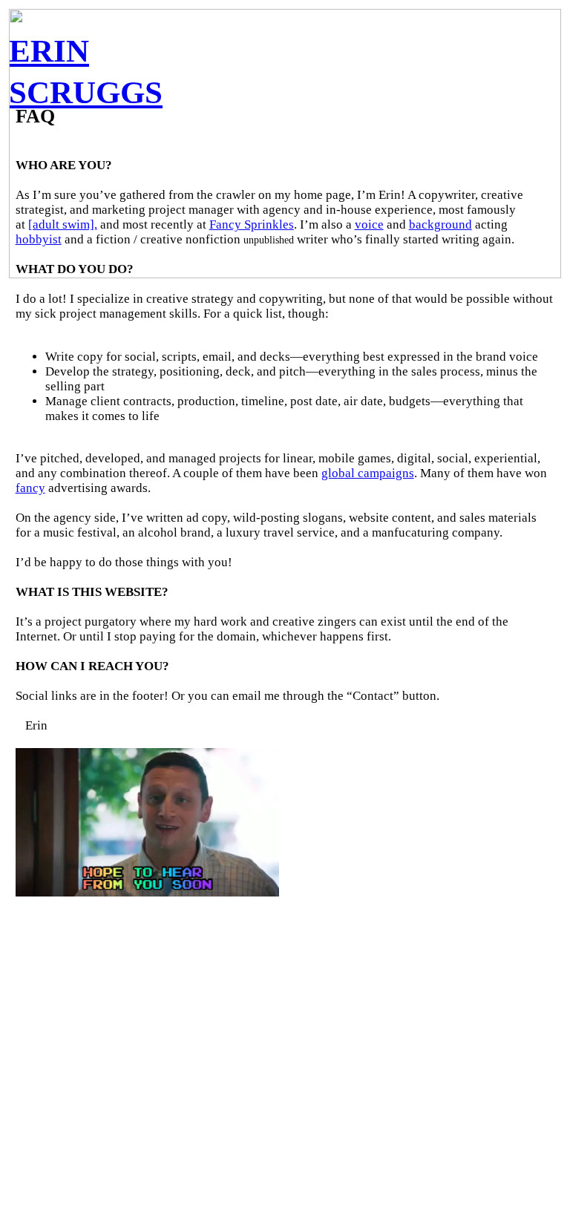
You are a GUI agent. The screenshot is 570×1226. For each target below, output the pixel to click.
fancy (30, 488)
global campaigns (367, 473)
